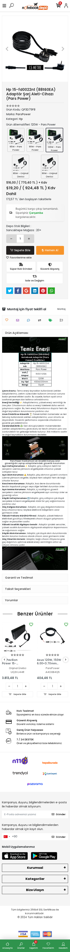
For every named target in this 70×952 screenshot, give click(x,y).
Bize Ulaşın (35, 890)
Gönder (61, 814)
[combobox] (6, 836)
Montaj (61, 309)
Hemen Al (51, 250)
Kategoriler (35, 879)
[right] (65, 659)
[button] (7, 49)
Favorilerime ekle (20, 257)
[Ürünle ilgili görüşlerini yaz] (29, 320)
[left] (4, 659)
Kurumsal (35, 867)
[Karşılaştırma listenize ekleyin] (40, 320)
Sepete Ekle (22, 250)
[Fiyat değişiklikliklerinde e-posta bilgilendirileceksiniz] (51, 320)
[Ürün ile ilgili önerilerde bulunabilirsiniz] (62, 320)
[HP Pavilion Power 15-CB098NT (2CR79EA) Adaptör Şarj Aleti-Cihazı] (17, 637)
